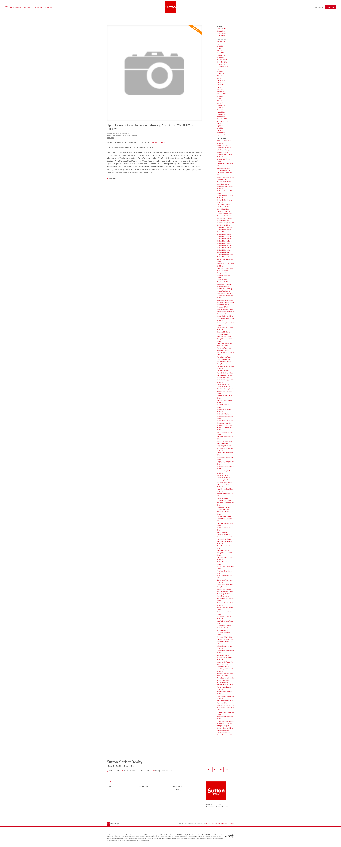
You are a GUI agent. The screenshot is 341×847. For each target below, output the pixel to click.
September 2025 (222, 66)
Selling (18, 7)
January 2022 (221, 117)
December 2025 (222, 60)
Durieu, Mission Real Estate (225, 316)
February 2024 (222, 94)
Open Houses (221, 33)
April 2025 (220, 78)
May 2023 (220, 101)
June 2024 (220, 85)
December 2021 (222, 119)
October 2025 (221, 64)
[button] (318, 7)
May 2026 (220, 50)
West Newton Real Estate (225, 705)
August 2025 (221, 69)
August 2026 (221, 44)
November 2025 (222, 62)
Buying (27, 7)
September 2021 (222, 121)
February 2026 (221, 55)
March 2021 (220, 130)
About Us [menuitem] (48, 7)
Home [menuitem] (12, 7)
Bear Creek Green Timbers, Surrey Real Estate (124, 135)
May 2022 (220, 110)
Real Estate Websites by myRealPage (224, 823)
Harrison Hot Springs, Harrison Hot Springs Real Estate (225, 416)
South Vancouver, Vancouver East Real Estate (223, 632)
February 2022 (222, 114)
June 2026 (220, 48)
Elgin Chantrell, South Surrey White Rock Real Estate (224, 339)
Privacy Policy (209, 823)
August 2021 (221, 123)
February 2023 (221, 105)
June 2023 (220, 98)
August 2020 (221, 135)
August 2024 (221, 82)
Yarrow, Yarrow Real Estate (225, 735)
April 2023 (220, 103)
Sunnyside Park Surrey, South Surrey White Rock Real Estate (225, 657)
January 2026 (221, 57)
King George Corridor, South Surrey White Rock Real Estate (225, 448)
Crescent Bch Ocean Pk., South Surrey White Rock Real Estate (225, 295)
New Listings (221, 31)
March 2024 (221, 91)
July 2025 (220, 71)
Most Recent (221, 41)
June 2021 (220, 128)
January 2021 (221, 132)
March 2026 (220, 53)
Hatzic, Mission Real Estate (225, 421)
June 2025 (220, 73)
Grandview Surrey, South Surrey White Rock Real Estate (225, 391)
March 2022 (221, 112)
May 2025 (220, 76)
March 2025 (221, 80)
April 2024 (220, 89)
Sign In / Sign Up (318, 7)
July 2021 (220, 126)
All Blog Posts (221, 29)
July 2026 (220, 46)
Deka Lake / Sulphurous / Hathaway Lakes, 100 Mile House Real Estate (225, 302)
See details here (158, 142)
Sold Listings (221, 35)
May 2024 (220, 87)
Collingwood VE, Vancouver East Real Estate (223, 275)
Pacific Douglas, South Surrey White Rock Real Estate (224, 552)
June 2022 (220, 107)
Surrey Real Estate (223, 666)
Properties (37, 7)
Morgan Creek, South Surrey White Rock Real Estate (224, 518)
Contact (330, 7)
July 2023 (220, 96)
